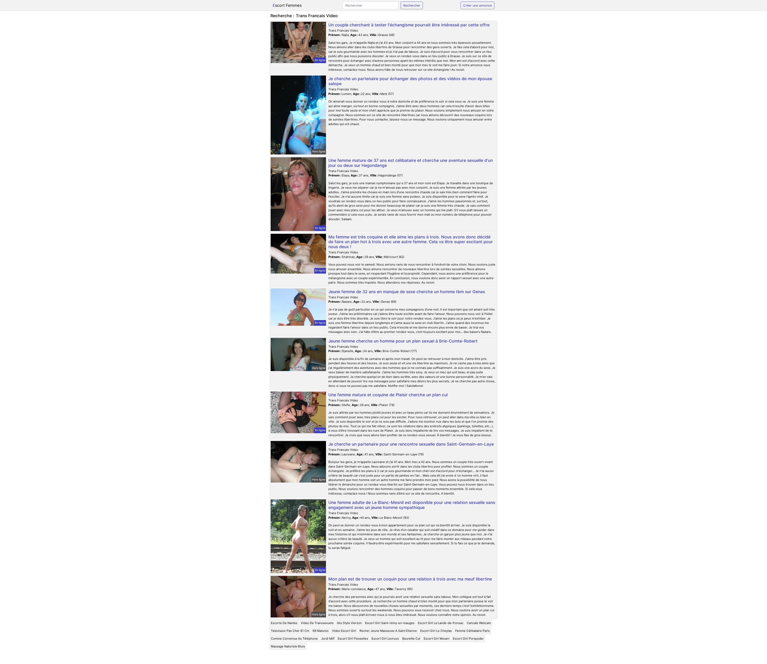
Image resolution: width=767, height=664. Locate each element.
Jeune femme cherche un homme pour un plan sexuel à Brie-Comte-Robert (403, 340)
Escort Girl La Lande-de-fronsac (440, 623)
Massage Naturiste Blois (288, 646)
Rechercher (411, 5)
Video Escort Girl (344, 631)
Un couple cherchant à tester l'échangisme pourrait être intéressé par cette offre (409, 24)
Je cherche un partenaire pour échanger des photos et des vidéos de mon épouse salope (410, 81)
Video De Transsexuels (317, 623)
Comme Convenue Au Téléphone (294, 638)
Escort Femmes (287, 5)
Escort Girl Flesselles (353, 638)
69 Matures (321, 631)
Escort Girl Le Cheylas (436, 631)
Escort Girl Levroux (385, 638)
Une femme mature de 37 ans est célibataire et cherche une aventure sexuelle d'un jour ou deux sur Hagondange (410, 163)
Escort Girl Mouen (436, 638)
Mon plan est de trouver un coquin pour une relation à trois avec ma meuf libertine (410, 578)
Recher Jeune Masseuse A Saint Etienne (388, 631)
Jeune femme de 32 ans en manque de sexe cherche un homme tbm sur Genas (406, 291)
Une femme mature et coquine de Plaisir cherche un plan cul (388, 394)
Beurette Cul (411, 638)
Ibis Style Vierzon (349, 623)
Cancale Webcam (479, 623)
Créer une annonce (477, 5)
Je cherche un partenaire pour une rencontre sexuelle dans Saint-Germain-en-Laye (411, 444)
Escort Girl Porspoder (468, 638)
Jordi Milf (327, 638)
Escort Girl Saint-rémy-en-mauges (389, 623)
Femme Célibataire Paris (472, 631)
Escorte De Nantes (284, 623)
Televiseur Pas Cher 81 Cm (290, 631)
